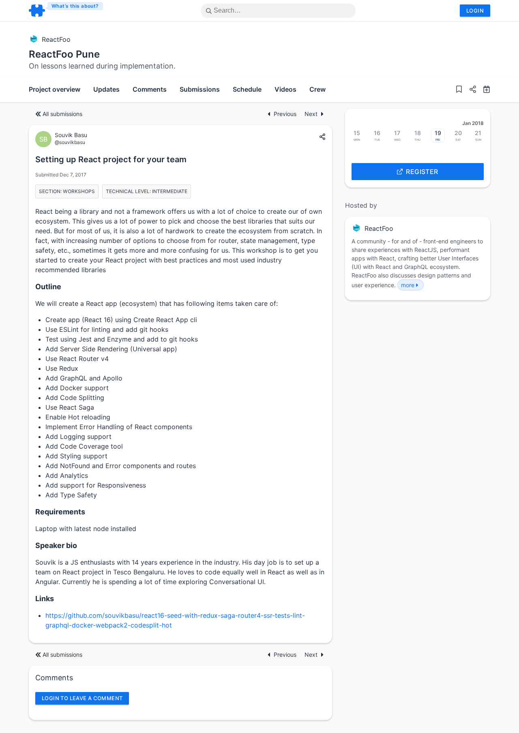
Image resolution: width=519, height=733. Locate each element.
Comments (150, 89)
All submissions (62, 113)
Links (44, 598)
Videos (285, 89)
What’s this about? (75, 6)
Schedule (247, 89)
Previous (286, 113)
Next (311, 113)
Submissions (200, 89)
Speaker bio (56, 545)
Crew (317, 89)
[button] (469, 90)
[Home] (66, 10)
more (407, 285)
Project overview (54, 89)
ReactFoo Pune (64, 54)
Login (475, 10)
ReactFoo (56, 39)
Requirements (60, 511)
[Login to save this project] (459, 90)
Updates (106, 89)
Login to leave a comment (82, 698)
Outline (48, 286)
